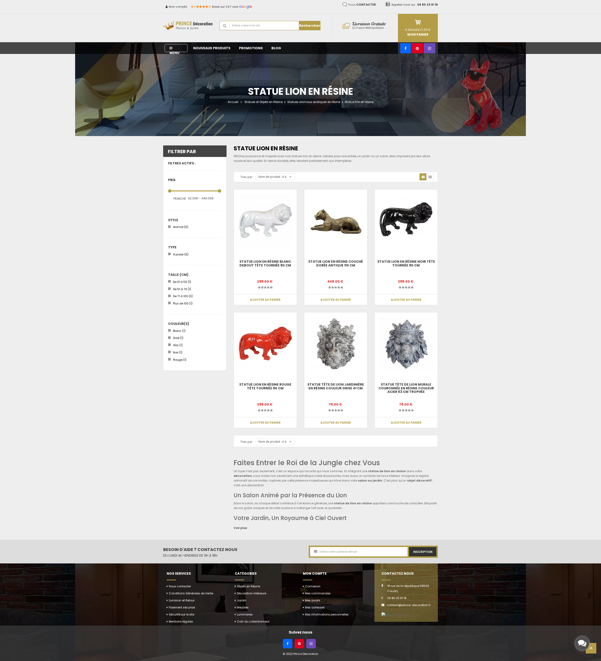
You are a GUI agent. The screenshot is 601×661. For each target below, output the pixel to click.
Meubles (243, 607)
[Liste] (429, 176)
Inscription (422, 552)
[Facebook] (405, 48)
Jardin (241, 600)
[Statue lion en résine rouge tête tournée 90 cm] (265, 344)
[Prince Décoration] (187, 26)
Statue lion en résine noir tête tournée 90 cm (406, 263)
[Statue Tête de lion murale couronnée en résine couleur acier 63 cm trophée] (406, 344)
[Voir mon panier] (418, 22)
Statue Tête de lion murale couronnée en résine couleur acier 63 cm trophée (406, 388)
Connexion (312, 586)
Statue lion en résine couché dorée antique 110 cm (335, 263)
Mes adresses (315, 607)
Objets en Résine (248, 586)
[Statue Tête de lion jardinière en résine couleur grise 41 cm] (336, 344)
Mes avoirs (312, 600)
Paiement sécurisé (182, 607)
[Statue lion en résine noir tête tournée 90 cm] (406, 221)
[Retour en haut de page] (591, 649)
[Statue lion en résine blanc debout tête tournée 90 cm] (265, 221)
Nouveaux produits (211, 48)
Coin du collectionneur (253, 621)
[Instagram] (429, 48)
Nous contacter (180, 586)
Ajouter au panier (265, 300)
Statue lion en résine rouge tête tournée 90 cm (265, 386)
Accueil (233, 102)
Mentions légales (181, 621)
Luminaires (245, 614)
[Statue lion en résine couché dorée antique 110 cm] (336, 221)
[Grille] (423, 176)
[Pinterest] (417, 48)
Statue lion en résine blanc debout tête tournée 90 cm (265, 263)
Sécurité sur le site (181, 614)
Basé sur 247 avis (221, 6)
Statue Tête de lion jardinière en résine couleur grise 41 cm (335, 386)
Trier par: (246, 177)
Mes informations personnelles (327, 614)
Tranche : (180, 199)
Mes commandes (318, 593)
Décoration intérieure (251, 593)
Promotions (251, 48)
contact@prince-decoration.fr (409, 605)
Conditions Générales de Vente (191, 593)
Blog (276, 48)
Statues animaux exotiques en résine (313, 102)
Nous (362, 5)
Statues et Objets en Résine (263, 102)
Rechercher (309, 25)
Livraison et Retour (182, 600)
